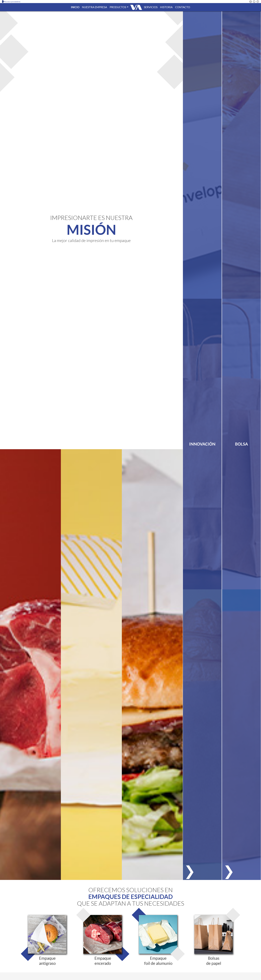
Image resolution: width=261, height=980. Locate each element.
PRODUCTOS (118, 7)
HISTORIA (166, 7)
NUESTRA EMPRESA (94, 7)
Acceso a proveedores (12, 2)
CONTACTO (182, 7)
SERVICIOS (151, 7)
